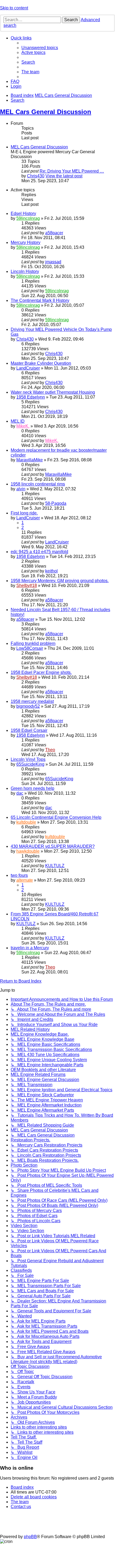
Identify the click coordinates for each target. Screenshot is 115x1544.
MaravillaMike (29, 460)
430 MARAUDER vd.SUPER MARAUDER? (53, 846)
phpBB (30, 1536)
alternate (24, 880)
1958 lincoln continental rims (38, 484)
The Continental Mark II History (40, 300)
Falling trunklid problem (33, 643)
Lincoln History (25, 271)
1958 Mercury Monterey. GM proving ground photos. (60, 580)
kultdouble (26, 822)
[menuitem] (39, 47)
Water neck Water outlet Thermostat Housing (53, 392)
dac (19, 793)
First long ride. (24, 513)
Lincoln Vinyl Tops (28, 759)
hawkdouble (28, 851)
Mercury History (25, 242)
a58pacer (54, 233)
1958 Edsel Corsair (29, 730)
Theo (50, 749)
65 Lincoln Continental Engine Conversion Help (56, 817)
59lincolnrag (28, 218)
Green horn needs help (32, 788)
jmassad (53, 262)
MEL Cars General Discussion (45, 111)
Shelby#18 (26, 585)
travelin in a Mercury (30, 948)
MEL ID (18, 421)
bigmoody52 (28, 706)
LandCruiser (28, 368)
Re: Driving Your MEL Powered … (72, 171)
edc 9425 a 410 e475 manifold (39, 551)
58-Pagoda (55, 503)
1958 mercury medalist (32, 701)
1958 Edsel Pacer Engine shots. (41, 672)
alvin (20, 489)
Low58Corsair (29, 648)
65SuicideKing (30, 764)
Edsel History (23, 213)
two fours (19, 875)
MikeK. (22, 426)
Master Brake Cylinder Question (41, 363)
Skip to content (14, 8)
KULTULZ (54, 865)
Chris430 (35, 176)
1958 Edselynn (30, 397)
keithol (51, 571)
